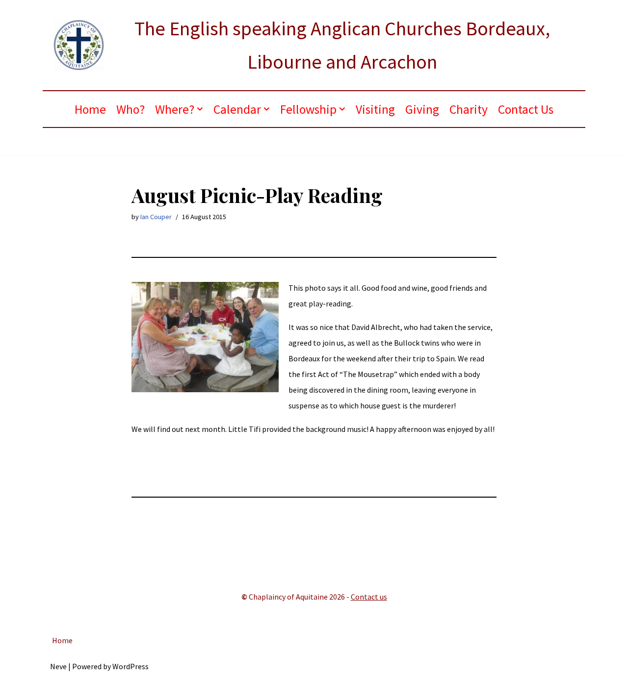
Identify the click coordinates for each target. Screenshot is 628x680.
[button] (200, 109)
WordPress (130, 666)
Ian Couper (156, 216)
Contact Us (525, 109)
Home (90, 109)
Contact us (369, 597)
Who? (130, 109)
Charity (468, 109)
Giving (422, 109)
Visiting (375, 109)
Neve (58, 666)
